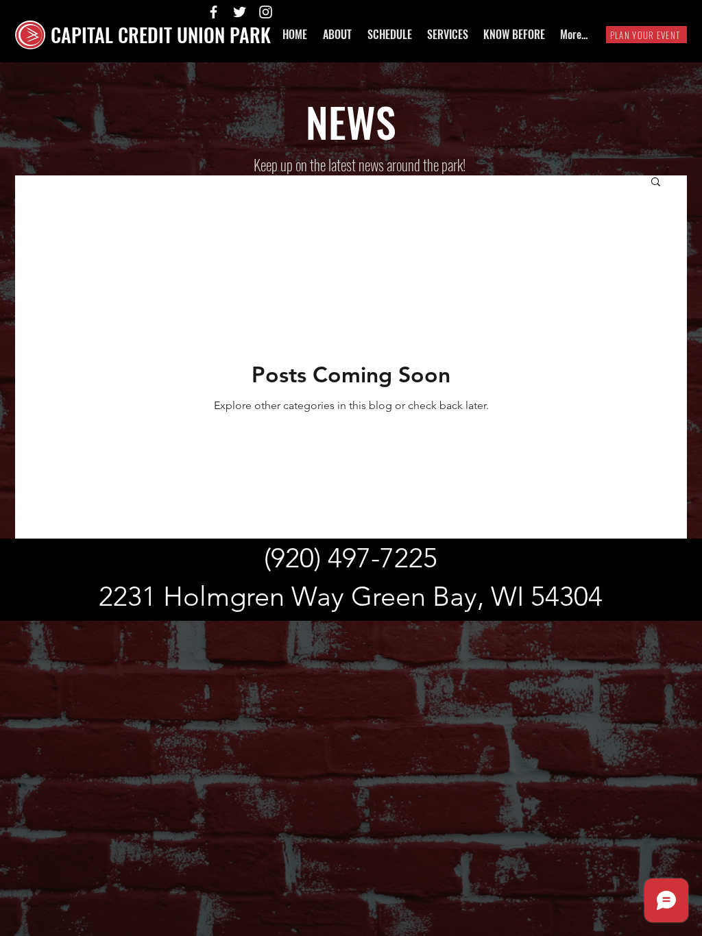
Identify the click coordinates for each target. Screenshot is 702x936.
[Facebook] (213, 12)
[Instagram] (265, 12)
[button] (655, 182)
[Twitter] (239, 12)
